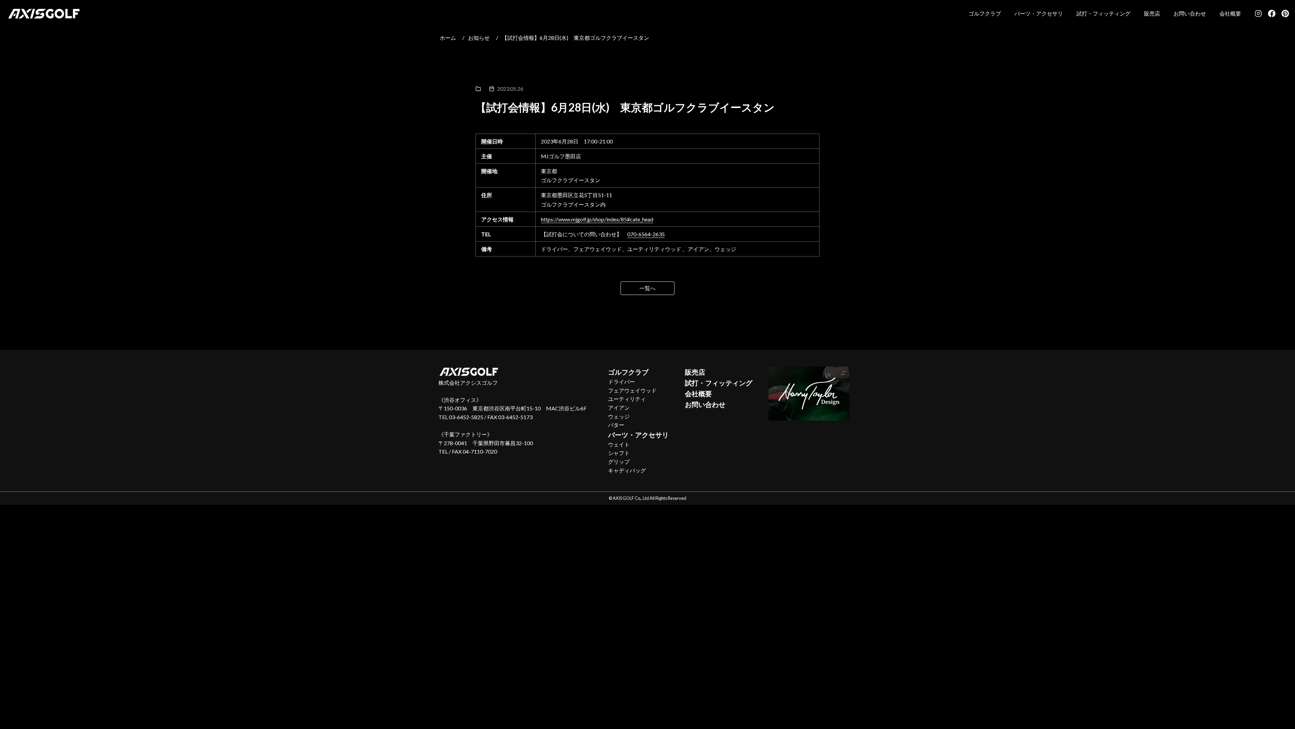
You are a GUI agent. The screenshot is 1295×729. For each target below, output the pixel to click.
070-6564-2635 (646, 234)
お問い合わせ (1190, 13)
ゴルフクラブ (985, 13)
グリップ (619, 461)
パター (616, 425)
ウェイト (619, 444)
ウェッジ (619, 416)
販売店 (1152, 13)
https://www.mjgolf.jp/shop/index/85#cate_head (597, 219)
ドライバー (621, 381)
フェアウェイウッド (632, 390)
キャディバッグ (627, 470)
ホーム (448, 37)
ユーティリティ (627, 399)
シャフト (619, 453)
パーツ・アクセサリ (1038, 13)
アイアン (619, 407)
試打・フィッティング (1103, 13)
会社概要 (1230, 13)
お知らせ (479, 37)
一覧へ (647, 288)
